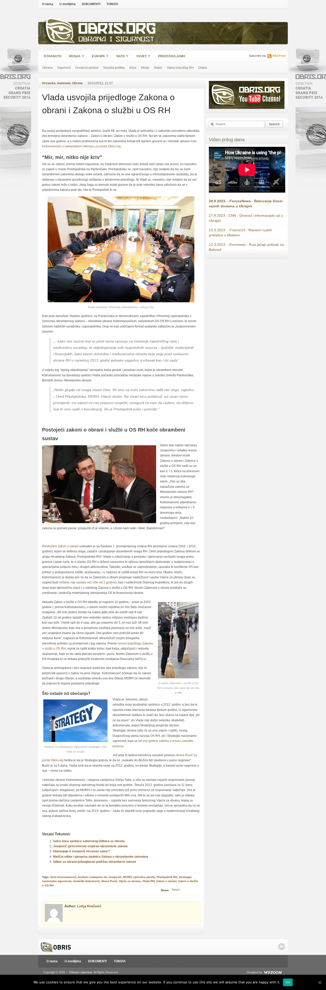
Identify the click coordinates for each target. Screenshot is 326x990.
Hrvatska (49, 83)
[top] (281, 946)
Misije (145, 67)
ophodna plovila (144, 877)
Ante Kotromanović (63, 877)
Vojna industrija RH (180, 67)
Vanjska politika (114, 67)
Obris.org (117, 30)
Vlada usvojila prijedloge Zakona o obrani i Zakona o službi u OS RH (108, 103)
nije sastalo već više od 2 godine (93, 582)
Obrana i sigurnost (116, 40)
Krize (133, 67)
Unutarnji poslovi (87, 67)
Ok (288, 982)
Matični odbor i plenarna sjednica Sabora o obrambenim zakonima (100, 856)
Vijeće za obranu (130, 881)
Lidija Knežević (89, 906)
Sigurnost (64, 67)
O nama (47, 4)
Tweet (175, 890)
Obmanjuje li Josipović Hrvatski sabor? (81, 851)
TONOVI (112, 4)
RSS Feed (279, 55)
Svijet (140, 56)
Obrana (47, 67)
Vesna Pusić (109, 881)
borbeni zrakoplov (90, 877)
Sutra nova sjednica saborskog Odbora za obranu (89, 841)
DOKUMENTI (91, 4)
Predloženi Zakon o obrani (60, 546)
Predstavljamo (171, 56)
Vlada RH (148, 881)
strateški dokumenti (86, 881)
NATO (119, 56)
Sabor (158, 67)
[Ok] (319, 982)
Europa (97, 56)
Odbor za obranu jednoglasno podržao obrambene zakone (94, 862)
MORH (127, 877)
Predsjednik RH (167, 877)
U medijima (67, 4)
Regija (73, 56)
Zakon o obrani (166, 881)
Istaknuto (52, 56)
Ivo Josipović (112, 877)
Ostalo (202, 67)
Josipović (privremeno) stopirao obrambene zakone (90, 846)
